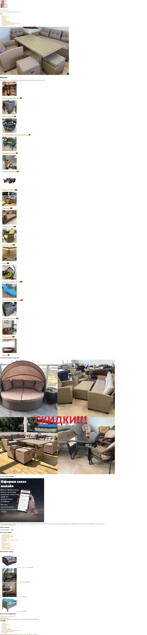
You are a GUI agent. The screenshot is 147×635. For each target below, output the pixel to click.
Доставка (4, 625)
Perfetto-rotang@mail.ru (4, 618)
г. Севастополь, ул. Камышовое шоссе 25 (8, 616)
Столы (3, 546)
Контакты (4, 19)
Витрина (4, 15)
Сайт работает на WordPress (32, 634)
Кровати (4, 541)
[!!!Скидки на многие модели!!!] (57, 473)
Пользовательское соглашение (8, 24)
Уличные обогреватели (6, 547)
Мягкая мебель (5, 543)
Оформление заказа (6, 21)
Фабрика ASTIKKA (6, 548)
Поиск (12, 529)
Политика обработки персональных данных (11, 23)
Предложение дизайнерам (7, 22)
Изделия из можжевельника (7, 535)
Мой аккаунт (4, 25)
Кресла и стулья (5, 540)
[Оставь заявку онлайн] (22, 521)
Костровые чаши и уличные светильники (10, 539)
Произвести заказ (5, 16)
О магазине (4, 20)
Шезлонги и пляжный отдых (8, 549)
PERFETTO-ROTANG (4, 9)
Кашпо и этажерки (6, 537)
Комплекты (4, 538)
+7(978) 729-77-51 (3, 617)
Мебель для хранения (6, 542)
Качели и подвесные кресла (7, 536)
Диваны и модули (5, 534)
